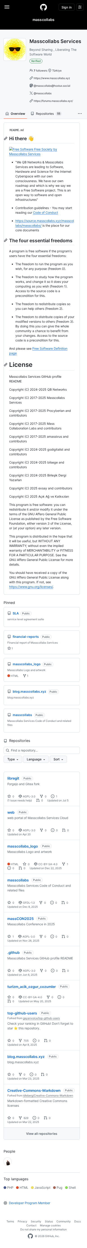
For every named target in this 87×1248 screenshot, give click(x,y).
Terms (10, 1221)
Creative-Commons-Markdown (34, 1090)
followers (40, 70)
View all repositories (41, 1133)
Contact (31, 1225)
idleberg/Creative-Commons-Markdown (48, 1095)
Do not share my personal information (43, 1229)
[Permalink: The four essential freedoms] (6, 240)
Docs (77, 1221)
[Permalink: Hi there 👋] (6, 138)
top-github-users (22, 1013)
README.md (17, 130)
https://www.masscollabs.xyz (52, 78)
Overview (18, 113)
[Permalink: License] (6, 364)
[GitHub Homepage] (30, 1236)
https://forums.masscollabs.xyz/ (53, 101)
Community (63, 1221)
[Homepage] (43, 7)
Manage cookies (50, 1225)
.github (13, 952)
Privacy (22, 1221)
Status (49, 1221)
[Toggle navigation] (7, 7)
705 (26, 1040)
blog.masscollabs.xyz (26, 1056)
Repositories (48, 113)
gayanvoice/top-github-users (41, 1018)
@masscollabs (43, 93)
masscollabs (18, 880)
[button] (79, 113)
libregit (13, 778)
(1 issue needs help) (19, 800)
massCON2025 (20, 918)
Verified (36, 61)
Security (36, 1221)
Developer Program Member (29, 1203)
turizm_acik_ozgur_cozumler (31, 986)
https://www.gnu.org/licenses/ (31, 587)
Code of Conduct (45, 212)
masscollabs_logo (22, 846)
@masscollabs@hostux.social (52, 85)
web (10, 812)
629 (25, 1118)
